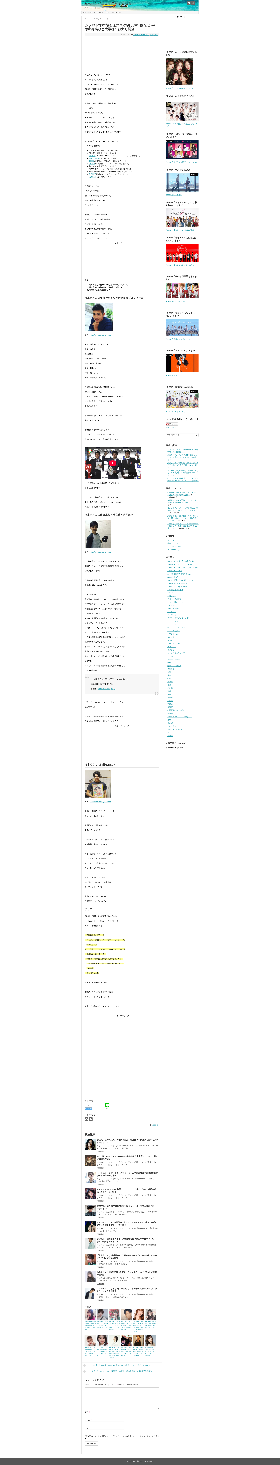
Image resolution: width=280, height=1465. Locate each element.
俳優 (152, 35)
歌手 (156, 35)
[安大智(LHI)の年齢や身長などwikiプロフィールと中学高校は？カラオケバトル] (90, 1210)
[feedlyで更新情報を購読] (189, 3)
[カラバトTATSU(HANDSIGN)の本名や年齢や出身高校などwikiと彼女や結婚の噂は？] (90, 1160)
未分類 (170, 713)
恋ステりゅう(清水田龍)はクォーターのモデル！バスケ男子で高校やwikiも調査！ (182, 465)
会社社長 (170, 669)
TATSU (92, 164)
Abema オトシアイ (173, 375)
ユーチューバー (173, 659)
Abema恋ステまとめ (174, 195)
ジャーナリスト (173, 631)
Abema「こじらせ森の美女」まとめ (180, 88)
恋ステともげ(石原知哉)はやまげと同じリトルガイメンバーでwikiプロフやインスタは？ (183, 473)
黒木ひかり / (94, 158)
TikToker (170, 593)
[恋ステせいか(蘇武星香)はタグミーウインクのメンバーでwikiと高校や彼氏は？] (90, 1276)
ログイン (170, 540)
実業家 (170, 698)
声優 (169, 691)
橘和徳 (91, 161)
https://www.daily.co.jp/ (106, 689)
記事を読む (100, 1151)
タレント (170, 637)
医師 (169, 685)
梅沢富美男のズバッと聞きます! (179, 717)
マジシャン (171, 650)
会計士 (170, 672)
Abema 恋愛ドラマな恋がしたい (180, 580)
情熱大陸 (170, 704)
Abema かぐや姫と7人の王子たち (180, 561)
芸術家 (170, 736)
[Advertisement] (122, 54)
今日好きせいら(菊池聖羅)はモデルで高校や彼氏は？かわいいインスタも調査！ (90, 1325)
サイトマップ (98, 12)
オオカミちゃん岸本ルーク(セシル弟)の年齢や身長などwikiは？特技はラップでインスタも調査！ (114, 1352)
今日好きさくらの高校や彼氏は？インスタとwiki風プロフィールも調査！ (102, 1351)
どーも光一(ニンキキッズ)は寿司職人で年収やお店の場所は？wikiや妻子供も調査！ (121, 1371)
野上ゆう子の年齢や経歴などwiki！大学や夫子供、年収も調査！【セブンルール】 (138, 1351)
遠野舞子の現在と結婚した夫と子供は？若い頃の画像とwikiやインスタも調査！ (150, 1351)
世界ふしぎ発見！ (174, 666)
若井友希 (92, 177)
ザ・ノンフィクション (176, 628)
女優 (169, 694)
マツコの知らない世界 (176, 653)
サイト (87, 1428)
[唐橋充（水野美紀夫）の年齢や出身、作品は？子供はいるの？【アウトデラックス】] (90, 1144)
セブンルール (172, 634)
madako (155, 1125)
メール (88, 1420)
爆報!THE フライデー (175, 729)
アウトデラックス (174, 608)
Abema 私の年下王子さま (176, 301)
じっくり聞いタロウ (175, 602)
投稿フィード (172, 543)
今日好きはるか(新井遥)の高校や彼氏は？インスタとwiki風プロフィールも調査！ (114, 1325)
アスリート (171, 612)
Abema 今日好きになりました (179, 574)
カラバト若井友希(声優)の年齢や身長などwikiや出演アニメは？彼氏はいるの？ (119, 1365)
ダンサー (170, 640)
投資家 (170, 707)
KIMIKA (92, 156)
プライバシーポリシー (113, 12)
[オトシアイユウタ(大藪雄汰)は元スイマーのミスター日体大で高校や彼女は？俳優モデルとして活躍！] (90, 1226)
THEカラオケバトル (141, 35)
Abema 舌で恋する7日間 (175, 412)
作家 (169, 675)
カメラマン (171, 624)
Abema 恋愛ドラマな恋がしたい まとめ (181, 162)
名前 (87, 1412)
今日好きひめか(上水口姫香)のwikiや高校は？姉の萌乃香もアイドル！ (150, 1324)
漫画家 (170, 723)
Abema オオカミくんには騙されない (180, 265)
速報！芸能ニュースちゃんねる (108, 3)
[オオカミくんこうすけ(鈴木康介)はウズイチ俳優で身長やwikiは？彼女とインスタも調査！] (90, 1293)
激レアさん (171, 726)
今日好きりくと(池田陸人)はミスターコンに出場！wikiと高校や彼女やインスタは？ (102, 1325)
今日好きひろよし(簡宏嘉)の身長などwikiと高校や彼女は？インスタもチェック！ (126, 1351)
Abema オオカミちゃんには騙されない (181, 230)
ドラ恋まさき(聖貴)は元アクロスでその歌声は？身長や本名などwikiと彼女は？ (126, 1325)
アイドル (170, 605)
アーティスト (172, 621)
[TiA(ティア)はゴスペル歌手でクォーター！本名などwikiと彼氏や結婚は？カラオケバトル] (90, 1193)
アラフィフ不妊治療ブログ (177, 618)
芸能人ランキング (172, 427)
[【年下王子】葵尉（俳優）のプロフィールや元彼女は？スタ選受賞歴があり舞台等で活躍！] (90, 1177)
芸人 (169, 732)
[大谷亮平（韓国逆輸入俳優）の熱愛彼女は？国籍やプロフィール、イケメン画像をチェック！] (90, 1243)
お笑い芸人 (171, 596)
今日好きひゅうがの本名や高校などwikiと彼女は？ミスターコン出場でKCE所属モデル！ (183, 526)
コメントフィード (174, 546)
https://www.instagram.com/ (100, 335)
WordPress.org (173, 549)
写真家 (170, 682)
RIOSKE (92, 174)
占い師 (170, 688)
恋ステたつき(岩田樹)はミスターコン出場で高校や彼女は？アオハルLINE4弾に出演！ (182, 518)
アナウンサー (172, 615)
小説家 (170, 701)
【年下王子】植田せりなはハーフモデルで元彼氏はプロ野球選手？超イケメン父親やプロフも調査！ (138, 1326)
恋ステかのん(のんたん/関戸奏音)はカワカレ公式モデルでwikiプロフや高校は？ (182, 457)
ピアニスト (171, 647)
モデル (170, 656)
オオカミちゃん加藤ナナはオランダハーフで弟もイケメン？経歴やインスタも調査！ (90, 1351)
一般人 (170, 663)
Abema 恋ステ (173, 577)
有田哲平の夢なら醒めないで (178, 710)
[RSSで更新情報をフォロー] (193, 3)
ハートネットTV (173, 643)
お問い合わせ (87, 12)
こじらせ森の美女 (174, 599)
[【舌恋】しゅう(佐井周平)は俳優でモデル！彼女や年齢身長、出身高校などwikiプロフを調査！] (90, 1259)
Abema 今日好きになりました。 (178, 339)
